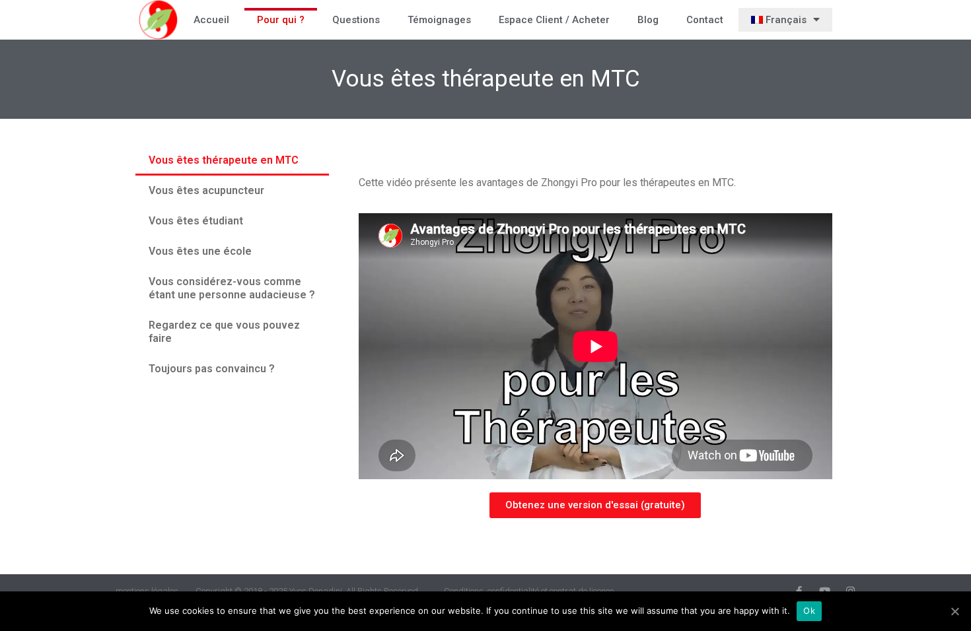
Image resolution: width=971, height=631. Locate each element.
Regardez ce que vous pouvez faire (224, 332)
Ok (809, 610)
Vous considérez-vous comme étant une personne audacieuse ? (232, 288)
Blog (648, 20)
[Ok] (954, 611)
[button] (595, 505)
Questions (356, 20)
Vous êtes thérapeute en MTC (224, 160)
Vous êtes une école (200, 251)
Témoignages (439, 20)
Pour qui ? (281, 20)
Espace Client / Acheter (554, 20)
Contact (704, 20)
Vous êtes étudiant (196, 221)
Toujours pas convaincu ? (212, 368)
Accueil (211, 20)
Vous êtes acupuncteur (206, 190)
